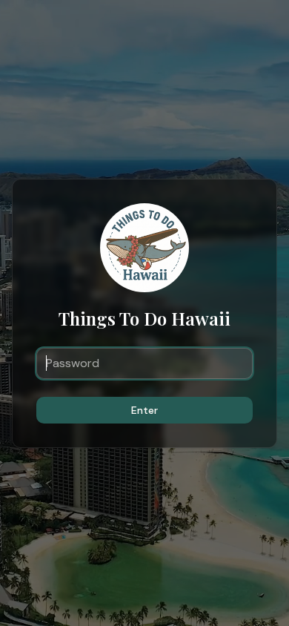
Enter (144, 410)
